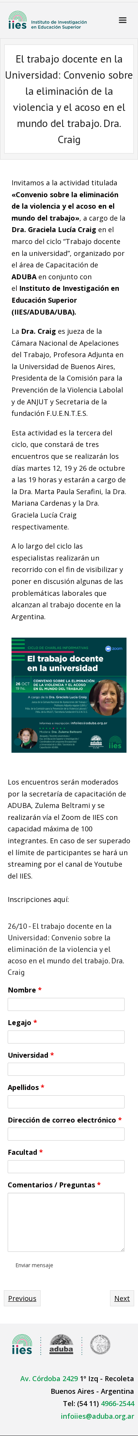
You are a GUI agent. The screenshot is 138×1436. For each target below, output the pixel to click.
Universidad (31, 1055)
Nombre (25, 989)
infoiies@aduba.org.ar (97, 1416)
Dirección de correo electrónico (65, 1119)
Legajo (22, 1022)
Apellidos (26, 1087)
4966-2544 (117, 1403)
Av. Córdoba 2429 (49, 1378)
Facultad (25, 1152)
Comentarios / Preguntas (54, 1184)
